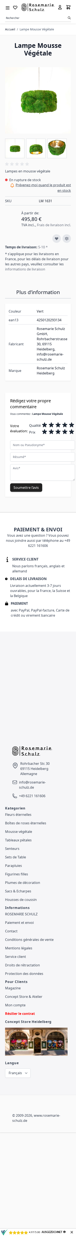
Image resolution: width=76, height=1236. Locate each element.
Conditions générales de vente (29, 939)
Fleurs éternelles (18, 814)
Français (15, 1073)
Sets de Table (15, 857)
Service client (15, 956)
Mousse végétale (18, 831)
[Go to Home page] (38, 7)
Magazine (13, 988)
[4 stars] (64, 425)
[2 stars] (51, 425)
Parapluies (13, 865)
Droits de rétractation (22, 965)
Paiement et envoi (19, 922)
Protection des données (24, 973)
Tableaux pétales (18, 840)
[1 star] (44, 425)
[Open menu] (7, 7)
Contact (11, 931)
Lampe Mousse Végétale (37, 29)
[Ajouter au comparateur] (66, 238)
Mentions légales (18, 948)
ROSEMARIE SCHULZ (21, 914)
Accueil (10, 29)
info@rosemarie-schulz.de (32, 785)
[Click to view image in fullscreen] (38, 100)
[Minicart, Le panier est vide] (68, 7)
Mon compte (15, 1005)
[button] (17, 164)
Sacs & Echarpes (18, 891)
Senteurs (12, 848)
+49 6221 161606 (32, 796)
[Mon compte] (60, 7)
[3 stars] (58, 425)
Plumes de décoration (22, 882)
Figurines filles (16, 874)
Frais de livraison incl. (54, 225)
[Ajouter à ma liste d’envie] (56, 238)
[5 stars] (71, 425)
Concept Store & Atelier (23, 996)
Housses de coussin (21, 899)
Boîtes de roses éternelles (25, 823)
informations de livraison (25, 269)
